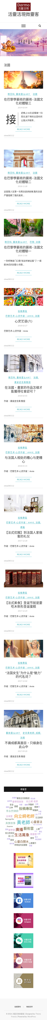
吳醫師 (14, 798)
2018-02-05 (22, 396)
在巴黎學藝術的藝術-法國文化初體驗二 (23, 180)
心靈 (38, 829)
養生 (40, 832)
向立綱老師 (24, 816)
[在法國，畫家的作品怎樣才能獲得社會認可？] (23, 363)
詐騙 (8, 839)
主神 (11, 808)
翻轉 (26, 805)
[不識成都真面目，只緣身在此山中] (23, 719)
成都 (38, 733)
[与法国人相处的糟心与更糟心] (23, 433)
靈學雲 (11, 830)
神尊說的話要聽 (20, 845)
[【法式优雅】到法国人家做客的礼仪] (23, 503)
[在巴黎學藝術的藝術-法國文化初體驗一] (23, 228)
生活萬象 (22, 835)
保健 (30, 846)
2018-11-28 (22, 186)
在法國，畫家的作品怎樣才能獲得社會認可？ (23, 389)
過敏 (7, 807)
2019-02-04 (22, 108)
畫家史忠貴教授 (22, 382)
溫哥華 (9, 801)
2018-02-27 (22, 326)
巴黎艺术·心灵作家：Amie (19, 316)
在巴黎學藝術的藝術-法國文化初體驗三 (23, 101)
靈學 (32, 838)
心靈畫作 (32, 843)
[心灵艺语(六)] (23, 297)
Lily (35, 831)
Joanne (10, 826)
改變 (20, 805)
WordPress (32, 1017)
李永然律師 (12, 811)
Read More (23, 129)
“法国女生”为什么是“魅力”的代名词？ (23, 675)
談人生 (11, 836)
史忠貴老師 (28, 733)
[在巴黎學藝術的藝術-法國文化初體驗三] (23, 80)
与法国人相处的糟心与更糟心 (23, 459)
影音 (11, 805)
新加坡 (33, 799)
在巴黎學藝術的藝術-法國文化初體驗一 (23, 249)
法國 (35, 94)
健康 (36, 807)
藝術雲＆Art (23, 94)
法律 (38, 834)
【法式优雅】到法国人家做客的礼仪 (23, 534)
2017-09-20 (22, 751)
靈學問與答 (17, 802)
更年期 (12, 844)
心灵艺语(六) (23, 321)
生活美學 (39, 818)
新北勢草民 (9, 833)
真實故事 (10, 823)
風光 (36, 837)
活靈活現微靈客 (23, 14)
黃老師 (23, 822)
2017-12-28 (22, 541)
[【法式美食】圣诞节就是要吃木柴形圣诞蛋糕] (23, 578)
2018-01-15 (22, 466)
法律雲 (9, 816)
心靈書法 (36, 822)
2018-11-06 (22, 255)
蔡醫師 (35, 810)
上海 (35, 815)
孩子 (41, 828)
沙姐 (39, 811)
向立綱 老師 (32, 801)
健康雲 (33, 834)
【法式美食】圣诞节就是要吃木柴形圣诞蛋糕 (23, 605)
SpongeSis (9, 819)
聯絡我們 (29, 1007)
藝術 (12, 840)
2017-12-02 (22, 681)
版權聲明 (17, 1007)
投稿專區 (22, 311)
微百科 (11, 94)
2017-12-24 (22, 611)
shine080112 (9, 135)
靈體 (16, 806)
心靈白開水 (21, 841)
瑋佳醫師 (38, 839)
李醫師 (31, 805)
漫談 (6, 829)
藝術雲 (29, 829)
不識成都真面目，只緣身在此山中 (23, 745)
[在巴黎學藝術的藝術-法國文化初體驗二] (23, 158)
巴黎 (32, 242)
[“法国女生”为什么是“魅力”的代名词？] (23, 649)
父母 (39, 814)
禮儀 (22, 527)
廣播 (19, 830)
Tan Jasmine (37, 825)
